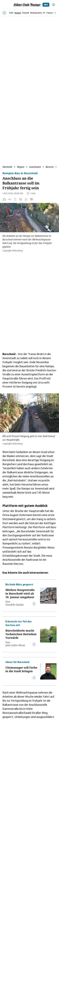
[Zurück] (4, 13)
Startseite (7, 166)
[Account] (54, 5)
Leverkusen (35, 166)
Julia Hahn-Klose (15, 645)
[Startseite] (27, 5)
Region (20, 166)
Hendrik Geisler (14, 604)
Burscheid (51, 166)
